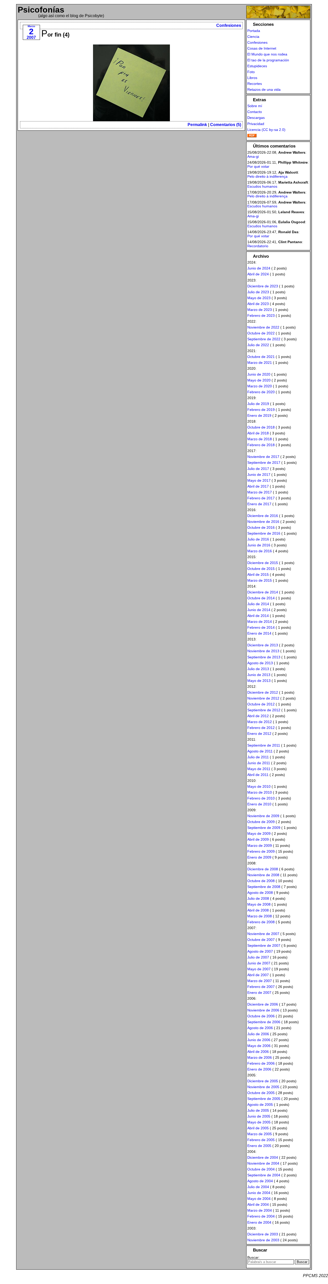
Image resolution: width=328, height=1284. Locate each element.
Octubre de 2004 (261, 1169)
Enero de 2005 (259, 1146)
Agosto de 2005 (260, 1104)
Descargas (256, 118)
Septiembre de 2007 (263, 945)
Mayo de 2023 (259, 298)
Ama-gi (253, 156)
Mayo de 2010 (259, 786)
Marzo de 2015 (259, 580)
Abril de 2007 (258, 975)
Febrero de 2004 (261, 1216)
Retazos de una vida (264, 89)
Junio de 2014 (258, 610)
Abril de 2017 (258, 486)
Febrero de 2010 (261, 798)
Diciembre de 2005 (262, 1081)
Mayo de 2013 (259, 681)
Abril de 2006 (258, 1052)
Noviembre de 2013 (263, 651)
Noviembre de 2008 (263, 875)
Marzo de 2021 (259, 363)
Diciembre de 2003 (262, 1234)
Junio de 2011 (258, 763)
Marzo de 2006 (259, 1057)
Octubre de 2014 (261, 598)
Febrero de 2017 (261, 498)
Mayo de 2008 (259, 904)
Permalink (197, 124)
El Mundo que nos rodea (267, 54)
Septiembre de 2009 (263, 828)
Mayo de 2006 (259, 1046)
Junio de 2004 (258, 1193)
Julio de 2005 (258, 1110)
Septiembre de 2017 (263, 462)
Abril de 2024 (258, 274)
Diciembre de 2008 (262, 869)
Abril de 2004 (258, 1204)
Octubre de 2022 (261, 333)
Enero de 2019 (259, 415)
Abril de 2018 (258, 433)
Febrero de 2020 (261, 392)
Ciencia (253, 37)
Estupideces (257, 66)
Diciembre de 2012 (262, 692)
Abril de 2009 (258, 839)
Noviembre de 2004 (263, 1163)
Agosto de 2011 (260, 751)
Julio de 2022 (258, 345)
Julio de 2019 (258, 404)
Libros (252, 78)
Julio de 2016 (258, 539)
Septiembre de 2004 (263, 1175)
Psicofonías (41, 9)
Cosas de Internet (261, 48)
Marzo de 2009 (259, 845)
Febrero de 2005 (261, 1140)
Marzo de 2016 (259, 551)
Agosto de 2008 (260, 893)
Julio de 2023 (258, 292)
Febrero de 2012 (261, 728)
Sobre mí (254, 106)
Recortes (254, 84)
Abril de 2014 (258, 616)
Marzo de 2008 (259, 916)
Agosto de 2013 (260, 663)
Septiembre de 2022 (263, 339)
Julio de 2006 (258, 1034)
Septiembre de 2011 (263, 745)
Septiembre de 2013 (263, 657)
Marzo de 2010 (259, 792)
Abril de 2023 (258, 304)
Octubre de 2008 (261, 881)
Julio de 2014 (258, 604)
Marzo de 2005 (259, 1134)
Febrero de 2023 (261, 315)
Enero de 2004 (259, 1222)
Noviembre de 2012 (263, 698)
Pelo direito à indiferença (267, 176)
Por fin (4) (55, 34)
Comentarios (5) (225, 124)
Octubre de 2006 (261, 1016)
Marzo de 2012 (259, 722)
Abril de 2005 (258, 1128)
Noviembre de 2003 (263, 1240)
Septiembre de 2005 (263, 1099)
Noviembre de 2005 (263, 1087)
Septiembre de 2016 (263, 533)
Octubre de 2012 (261, 704)
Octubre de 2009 (261, 822)
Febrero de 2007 (261, 987)
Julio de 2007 (258, 957)
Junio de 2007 (258, 963)
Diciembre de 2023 (262, 286)
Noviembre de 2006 (263, 1010)
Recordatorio (257, 246)
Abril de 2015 (258, 574)
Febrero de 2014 (261, 627)
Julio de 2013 (258, 669)
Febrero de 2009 (261, 851)
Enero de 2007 (259, 992)
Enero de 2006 (259, 1069)
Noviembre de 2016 (263, 522)
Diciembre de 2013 (262, 645)
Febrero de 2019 (261, 410)
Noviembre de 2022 (263, 327)
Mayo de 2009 (259, 833)
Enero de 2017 (259, 504)
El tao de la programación (268, 60)
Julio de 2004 (258, 1187)
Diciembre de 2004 (262, 1157)
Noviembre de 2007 (263, 934)
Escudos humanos (262, 186)
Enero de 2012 (259, 733)
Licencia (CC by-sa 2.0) (266, 130)
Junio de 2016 (258, 545)
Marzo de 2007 (259, 981)
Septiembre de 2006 (263, 1022)
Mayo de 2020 (259, 380)
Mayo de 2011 (258, 769)
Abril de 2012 (258, 716)
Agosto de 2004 (260, 1181)
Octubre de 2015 (261, 569)
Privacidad (255, 124)
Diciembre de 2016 (262, 516)
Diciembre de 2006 (262, 1004)
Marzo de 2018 (259, 439)
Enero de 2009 (259, 857)
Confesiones (228, 25)
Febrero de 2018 (261, 445)
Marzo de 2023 (259, 310)
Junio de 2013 (258, 675)
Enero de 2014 (259, 633)
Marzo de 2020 (259, 386)
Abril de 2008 (258, 910)
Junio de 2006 (258, 1040)
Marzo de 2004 (259, 1210)
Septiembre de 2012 (263, 710)
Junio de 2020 (258, 374)
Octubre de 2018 (261, 427)
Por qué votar (258, 166)
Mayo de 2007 (259, 969)
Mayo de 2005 (259, 1122)
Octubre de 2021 (261, 357)
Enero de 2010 (259, 804)
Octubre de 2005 (261, 1093)
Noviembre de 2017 (263, 457)
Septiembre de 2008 (263, 887)
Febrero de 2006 (261, 1063)
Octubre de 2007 (261, 940)
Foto (251, 72)
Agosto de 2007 (260, 951)
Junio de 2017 (258, 474)
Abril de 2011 (258, 775)
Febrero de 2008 (261, 922)
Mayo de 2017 (259, 480)
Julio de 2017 (258, 469)
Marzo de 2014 (259, 622)
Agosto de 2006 (260, 1028)
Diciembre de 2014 (262, 592)
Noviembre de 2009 (263, 816)
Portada (253, 31)
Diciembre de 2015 (262, 563)
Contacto (254, 112)
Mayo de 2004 (259, 1199)
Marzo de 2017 (259, 492)
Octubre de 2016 (261, 527)
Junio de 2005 (258, 1116)
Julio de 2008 (258, 898)
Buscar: (253, 1257)
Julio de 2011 (258, 757)
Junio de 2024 (258, 268)
